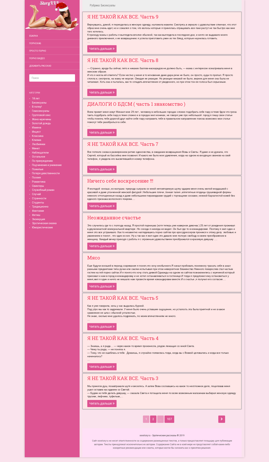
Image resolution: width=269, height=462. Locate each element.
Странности (39, 198)
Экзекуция (38, 219)
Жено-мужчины (41, 119)
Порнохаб (35, 43)
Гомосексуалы (40, 110)
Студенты (38, 202)
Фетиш (36, 215)
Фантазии (38, 210)
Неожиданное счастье (114, 217)
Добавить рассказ (40, 66)
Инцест (36, 131)
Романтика (38, 181)
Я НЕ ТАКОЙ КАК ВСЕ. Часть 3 (122, 378)
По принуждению (42, 160)
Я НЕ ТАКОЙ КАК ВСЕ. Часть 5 (122, 298)
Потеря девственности (46, 173)
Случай (36, 194)
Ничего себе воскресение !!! (120, 181)
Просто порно (37, 51)
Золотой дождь (41, 123)
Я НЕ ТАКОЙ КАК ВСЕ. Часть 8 (122, 60)
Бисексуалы (39, 102)
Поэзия (36, 177)
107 (169, 419)
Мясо (93, 258)
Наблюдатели (40, 152)
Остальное (38, 156)
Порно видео (37, 58)
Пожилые (37, 169)
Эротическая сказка (44, 223)
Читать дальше (101, 48)
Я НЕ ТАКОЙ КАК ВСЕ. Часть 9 (122, 17)
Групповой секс (41, 115)
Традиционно (40, 206)
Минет (36, 148)
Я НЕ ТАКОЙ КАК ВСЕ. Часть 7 (122, 144)
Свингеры (38, 185)
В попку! (37, 106)
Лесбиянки (38, 144)
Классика (37, 135)
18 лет (36, 98)
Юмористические (42, 227)
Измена (36, 127)
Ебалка (33, 36)
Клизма (36, 140)
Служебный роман (43, 189)
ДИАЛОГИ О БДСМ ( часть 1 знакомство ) (136, 104)
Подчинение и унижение (47, 165)
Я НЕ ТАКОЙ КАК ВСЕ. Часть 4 (122, 338)
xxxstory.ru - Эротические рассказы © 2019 (162, 435)
